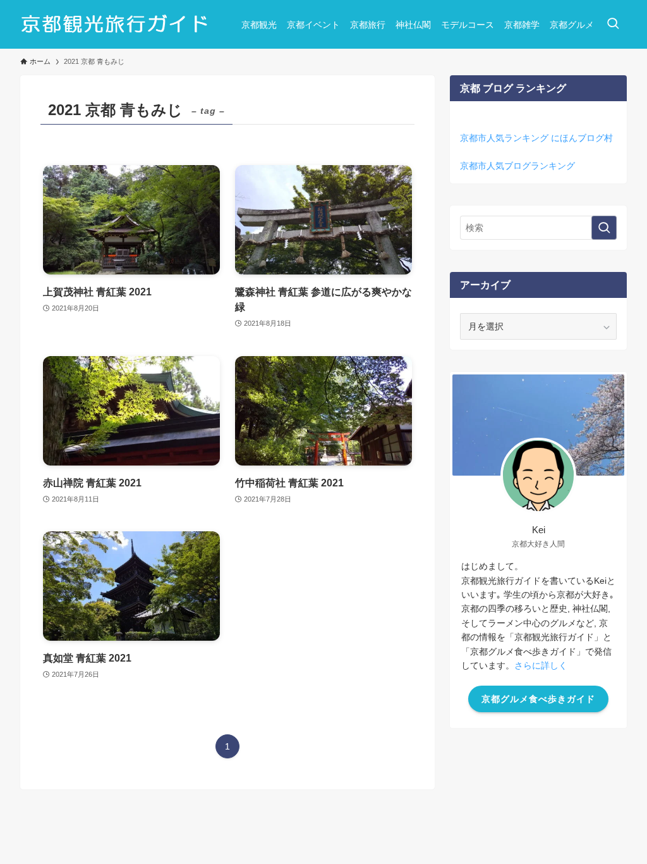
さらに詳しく (540, 665)
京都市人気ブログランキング (517, 166)
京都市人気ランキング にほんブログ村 (536, 138)
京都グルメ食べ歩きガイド (538, 699)
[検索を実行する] (604, 228)
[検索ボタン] (613, 24)
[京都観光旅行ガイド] (115, 24)
